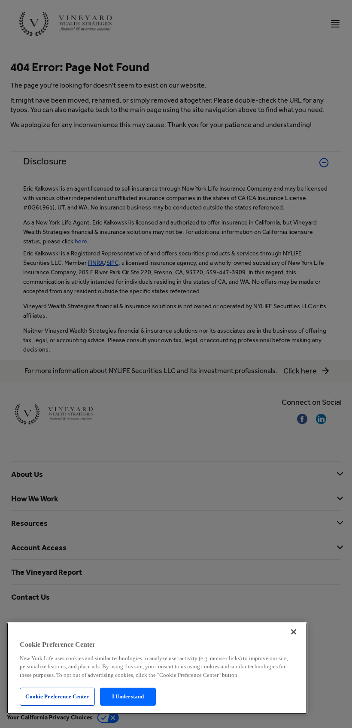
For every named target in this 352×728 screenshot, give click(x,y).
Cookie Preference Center (57, 696)
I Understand (128, 696)
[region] (157, 668)
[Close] (293, 631)
